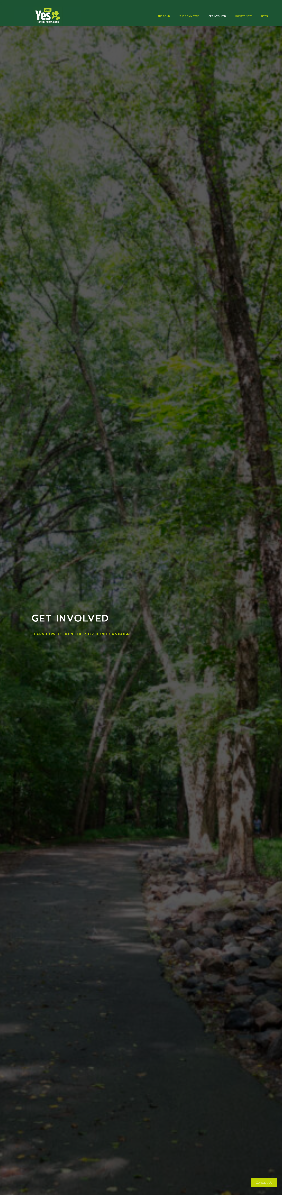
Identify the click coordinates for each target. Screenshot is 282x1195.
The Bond (164, 16)
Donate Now (243, 16)
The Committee (189, 16)
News (264, 16)
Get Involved (217, 16)
